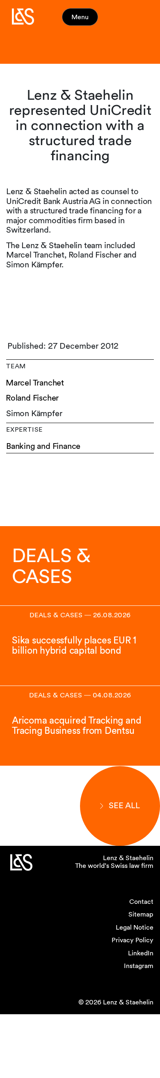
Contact (141, 901)
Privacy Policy (132, 940)
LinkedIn (140, 953)
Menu (80, 17)
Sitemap (140, 914)
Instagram (138, 966)
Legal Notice (134, 927)
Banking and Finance (43, 446)
